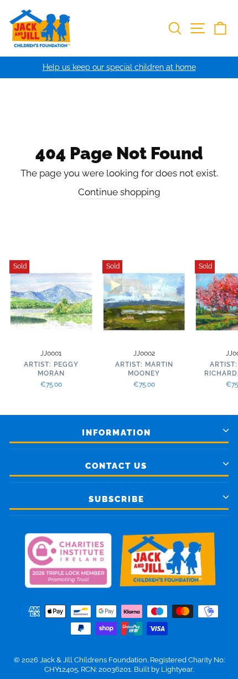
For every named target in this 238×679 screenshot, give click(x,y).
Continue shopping (119, 191)
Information (116, 433)
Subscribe (116, 499)
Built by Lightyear (163, 669)
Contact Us (116, 466)
